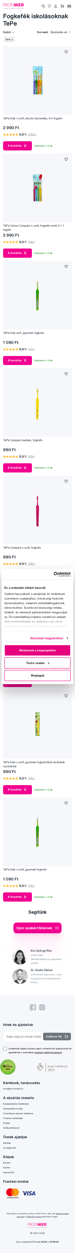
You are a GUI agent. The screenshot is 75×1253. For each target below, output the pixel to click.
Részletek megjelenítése (46, 638)
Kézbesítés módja (13, 1108)
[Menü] (69, 6)
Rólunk (7, 1162)
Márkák (7, 1143)
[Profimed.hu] (14, 6)
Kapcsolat (8, 1172)
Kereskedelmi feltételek (16, 1104)
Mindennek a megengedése (37, 650)
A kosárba (15, 145)
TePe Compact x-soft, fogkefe (22, 547)
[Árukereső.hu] (26, 1067)
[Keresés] (43, 6)
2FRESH (54, 1242)
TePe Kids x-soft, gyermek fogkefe (24, 869)
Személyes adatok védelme (18, 1113)
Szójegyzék (9, 1147)
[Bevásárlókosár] (62, 6)
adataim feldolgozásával (48, 1052)
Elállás (6, 1123)
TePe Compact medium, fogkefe (22, 440)
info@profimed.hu (13, 1088)
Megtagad (37, 675)
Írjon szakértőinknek (34, 928)
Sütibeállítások (11, 1128)
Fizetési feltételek (12, 1118)
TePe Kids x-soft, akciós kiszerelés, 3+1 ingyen (32, 118)
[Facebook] (33, 1007)
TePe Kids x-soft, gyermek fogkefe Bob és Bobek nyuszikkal (34, 764)
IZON (44, 1242)
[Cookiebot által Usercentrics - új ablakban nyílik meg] (54, 574)
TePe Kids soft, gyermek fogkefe (23, 333)
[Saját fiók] (55, 6)
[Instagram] (42, 1007)
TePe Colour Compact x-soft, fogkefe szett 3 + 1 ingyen (33, 227)
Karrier (6, 1167)
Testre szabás (35, 662)
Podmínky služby (34, 1216)
